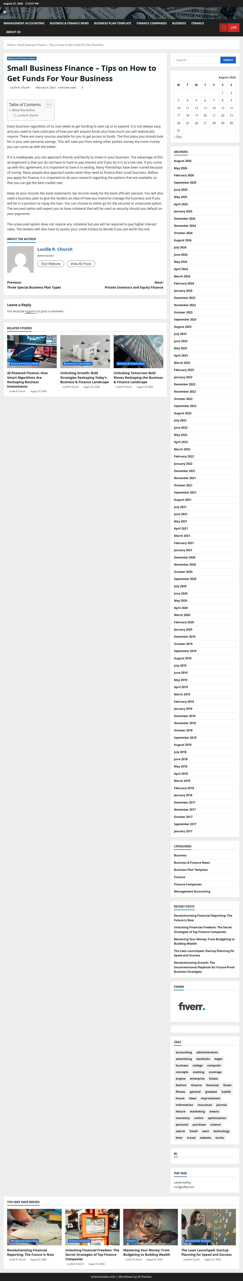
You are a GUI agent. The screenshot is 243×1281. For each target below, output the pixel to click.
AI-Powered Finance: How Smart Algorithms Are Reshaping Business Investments (27, 380)
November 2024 (185, 226)
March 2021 (182, 536)
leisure (180, 1111)
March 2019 (182, 694)
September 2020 (185, 579)
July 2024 (180, 247)
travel (191, 1138)
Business (179, 23)
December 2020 (184, 557)
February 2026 (184, 175)
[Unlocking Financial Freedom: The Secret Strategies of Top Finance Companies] (92, 1227)
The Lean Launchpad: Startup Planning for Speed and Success (206, 1252)
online (198, 1118)
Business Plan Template (112, 23)
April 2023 (181, 355)
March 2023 (182, 363)
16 (231, 108)
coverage (215, 1072)
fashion (181, 1085)
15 (222, 108)
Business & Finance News (69, 23)
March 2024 (182, 276)
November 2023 (185, 305)
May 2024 (180, 262)
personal (182, 1125)
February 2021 (184, 543)
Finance (197, 23)
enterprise (197, 1079)
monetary (183, 1118)
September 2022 (185, 406)
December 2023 (184, 298)
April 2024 (181, 269)
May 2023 (180, 348)
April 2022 (181, 442)
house (180, 1098)
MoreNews (125, 1277)
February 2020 (184, 622)
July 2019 (180, 665)
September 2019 (185, 651)
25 (187, 123)
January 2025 (183, 211)
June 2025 (180, 190)
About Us (13, 32)
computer (214, 1065)
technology (221, 1131)
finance (196, 1085)
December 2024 (184, 219)
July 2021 (180, 507)
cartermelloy (182, 1182)
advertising (184, 1059)
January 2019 (183, 709)
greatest (211, 1092)
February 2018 (184, 788)
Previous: (34, 285)
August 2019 (182, 658)
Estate (213, 1079)
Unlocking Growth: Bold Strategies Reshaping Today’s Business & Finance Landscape (84, 377)
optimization (217, 1118)
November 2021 (185, 478)
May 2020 (180, 600)
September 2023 (185, 319)
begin (219, 1059)
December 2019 (184, 637)
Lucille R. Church (20, 87)
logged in (31, 311)
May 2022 (180, 435)
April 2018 (181, 774)
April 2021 (181, 528)
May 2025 (180, 197)
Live (234, 27)
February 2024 (184, 283)
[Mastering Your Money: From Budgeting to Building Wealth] (150, 1227)
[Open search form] (216, 27)
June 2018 (180, 759)
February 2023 (184, 370)
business (182, 1065)
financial (212, 1085)
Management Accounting (24, 23)
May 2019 (180, 680)
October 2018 (183, 730)
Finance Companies (152, 23)
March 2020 (182, 615)
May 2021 (180, 521)
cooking (198, 1072)
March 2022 (182, 449)
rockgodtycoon (184, 1187)
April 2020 (181, 608)
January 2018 (183, 795)
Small (194, 1131)
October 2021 (183, 485)
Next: (134, 285)
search (180, 1131)
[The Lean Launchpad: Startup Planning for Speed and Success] (208, 1227)
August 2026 (182, 161)
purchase (199, 1125)
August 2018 (182, 745)
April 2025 (181, 204)
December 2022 (184, 384)
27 (205, 123)
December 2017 (184, 802)
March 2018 (182, 781)
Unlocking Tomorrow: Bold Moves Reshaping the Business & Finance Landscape (138, 377)
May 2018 (180, 766)
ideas (192, 1098)
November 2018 (185, 723)
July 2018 (180, 752)
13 (205, 108)
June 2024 (180, 255)
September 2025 (185, 182)
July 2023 (180, 334)
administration (207, 1052)
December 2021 (184, 471)
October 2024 (183, 233)
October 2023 (183, 312)
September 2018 (185, 738)
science (215, 1125)
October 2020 (183, 572)
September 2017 (185, 824)
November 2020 (185, 564)
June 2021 (180, 514)
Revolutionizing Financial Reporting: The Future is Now (30, 1252)
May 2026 (180, 168)
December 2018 (184, 716)
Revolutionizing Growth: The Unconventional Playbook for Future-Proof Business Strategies (204, 967)
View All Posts (81, 264)
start (205, 1131)
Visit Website (50, 264)
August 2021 (182, 500)
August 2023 (182, 327)
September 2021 (185, 492)
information (184, 1105)
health (226, 1092)
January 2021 (183, 550)
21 (214, 115)
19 (196, 115)
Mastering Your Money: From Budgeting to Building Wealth (146, 1252)
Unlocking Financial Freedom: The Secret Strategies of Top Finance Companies (92, 1254)
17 (178, 115)
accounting (184, 1052)
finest (227, 1085)
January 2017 (183, 831)
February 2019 (184, 702)
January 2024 (183, 291)
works (219, 1138)
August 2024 (182, 240)
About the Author (23, 110)
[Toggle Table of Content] (47, 105)
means (214, 1111)
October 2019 (183, 644)
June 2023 (180, 341)
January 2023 (183, 377)
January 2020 (183, 629)
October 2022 (183, 399)
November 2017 (185, 810)
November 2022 (185, 391)
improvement (210, 1098)
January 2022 (183, 464)
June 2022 (180, 428)
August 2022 (182, 413)
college (198, 1065)
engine (181, 1079)
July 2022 (180, 420)
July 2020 (180, 586)
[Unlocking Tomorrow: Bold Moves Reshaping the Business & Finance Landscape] (138, 351)
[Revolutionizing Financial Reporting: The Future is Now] (34, 1227)
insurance (205, 1105)
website (205, 1138)
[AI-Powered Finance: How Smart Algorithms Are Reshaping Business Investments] (32, 351)
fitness (180, 1092)
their (179, 1138)
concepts (182, 1072)
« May (178, 137)
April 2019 (181, 687)
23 (231, 115)
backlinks (203, 1059)
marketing (197, 1111)
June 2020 (180, 593)
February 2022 (184, 456)
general (195, 1092)
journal (221, 1105)
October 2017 (183, 817)
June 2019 (180, 673)
